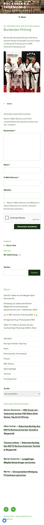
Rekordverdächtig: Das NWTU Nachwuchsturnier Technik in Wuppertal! (22, 430)
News (9, 104)
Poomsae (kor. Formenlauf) (15, 354)
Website (7, 190)
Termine (7, 374)
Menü (23, 17)
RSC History (9, 364)
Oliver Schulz (32, 26)
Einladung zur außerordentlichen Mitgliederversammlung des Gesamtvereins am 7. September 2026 (20, 306)
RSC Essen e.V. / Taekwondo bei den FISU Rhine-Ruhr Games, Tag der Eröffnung (21, 413)
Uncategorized (10, 379)
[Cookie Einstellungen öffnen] (4, 522)
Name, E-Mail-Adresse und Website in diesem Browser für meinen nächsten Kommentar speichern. (21, 206)
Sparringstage (10, 369)
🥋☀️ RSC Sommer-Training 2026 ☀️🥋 (21, 315)
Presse (7, 359)
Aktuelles (8, 338)
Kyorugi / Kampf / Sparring (15, 343)
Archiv (7, 388)
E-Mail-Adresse (11, 177)
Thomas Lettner (11, 443)
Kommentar (10, 131)
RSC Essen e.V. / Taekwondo (18, 5)
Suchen (7, 267)
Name (7, 165)
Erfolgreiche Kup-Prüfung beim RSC (19, 320)
